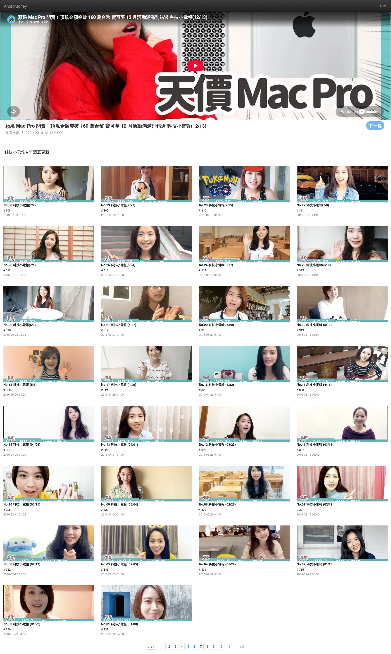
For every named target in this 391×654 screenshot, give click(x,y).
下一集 (375, 125)
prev (151, 646)
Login (383, 5)
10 (221, 646)
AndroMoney (15, 6)
